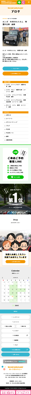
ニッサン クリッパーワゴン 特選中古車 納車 (16, 95)
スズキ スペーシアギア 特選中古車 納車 (16, 85)
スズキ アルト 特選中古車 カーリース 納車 (16, 90)
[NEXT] (28, 277)
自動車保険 (9, 140)
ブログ (10, 18)
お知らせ (8, 115)
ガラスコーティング (11, 122)
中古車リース (10, 132)
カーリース (9, 118)
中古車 (13, 18)
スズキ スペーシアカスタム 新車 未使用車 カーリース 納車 (16, 100)
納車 (16, 18)
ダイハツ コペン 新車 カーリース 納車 (16, 106)
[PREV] (2, 277)
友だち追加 (17, 177)
